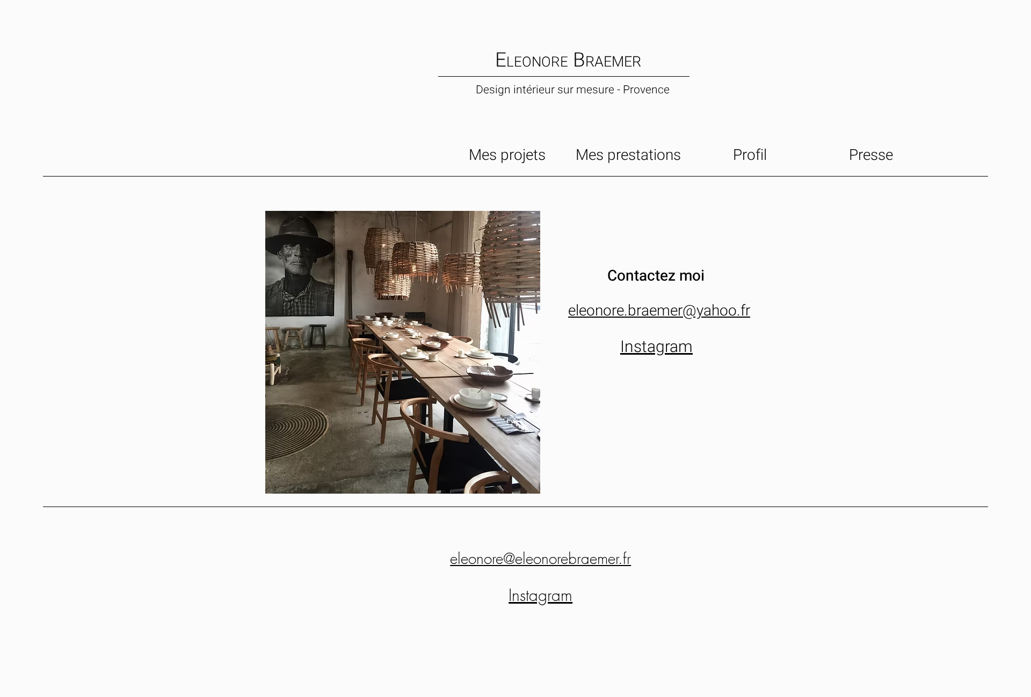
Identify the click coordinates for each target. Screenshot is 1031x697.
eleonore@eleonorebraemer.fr (540, 558)
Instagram (656, 347)
